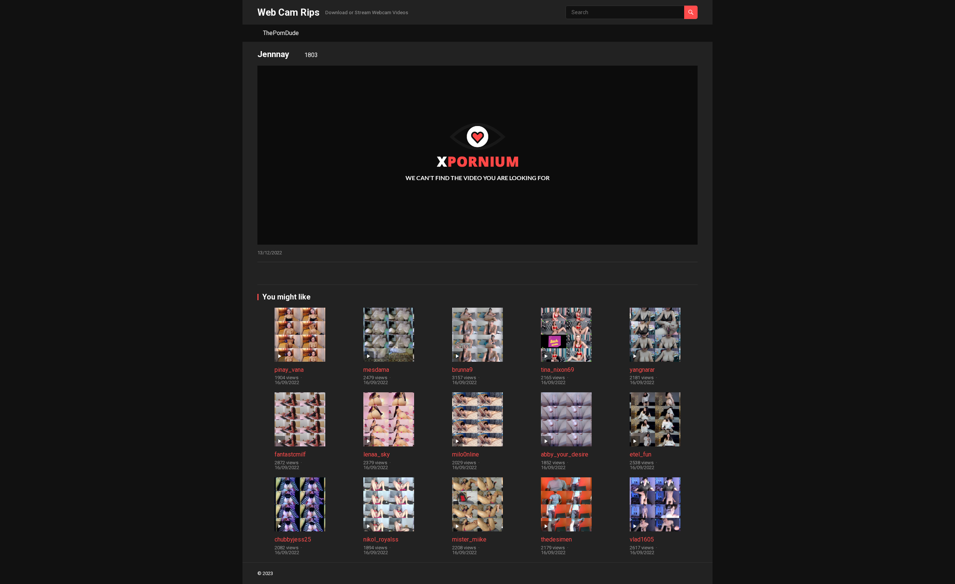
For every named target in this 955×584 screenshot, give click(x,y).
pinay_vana (289, 369)
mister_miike (469, 539)
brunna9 (462, 369)
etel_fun (640, 454)
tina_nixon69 (557, 369)
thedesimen (556, 539)
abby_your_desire (564, 454)
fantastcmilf (290, 454)
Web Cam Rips (288, 12)
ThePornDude (281, 33)
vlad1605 (642, 539)
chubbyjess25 (293, 539)
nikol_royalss (380, 539)
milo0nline (465, 454)
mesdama (376, 369)
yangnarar (642, 369)
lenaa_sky (376, 454)
